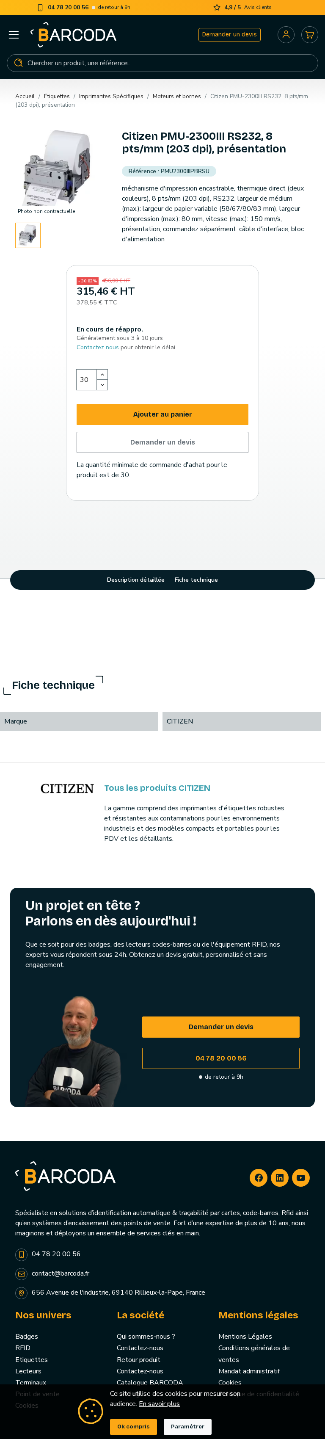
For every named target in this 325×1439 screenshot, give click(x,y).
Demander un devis (229, 34)
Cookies (230, 1382)
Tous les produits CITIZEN (157, 788)
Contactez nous (98, 347)
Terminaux (30, 1382)
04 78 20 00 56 (221, 1058)
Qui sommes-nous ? (146, 1336)
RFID (22, 1348)
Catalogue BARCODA (150, 1382)
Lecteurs (28, 1371)
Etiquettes (31, 1359)
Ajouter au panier (162, 414)
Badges (26, 1336)
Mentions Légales (245, 1336)
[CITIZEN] (67, 788)
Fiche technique (196, 580)
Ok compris (133, 1426)
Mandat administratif (249, 1371)
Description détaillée (136, 580)
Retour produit (138, 1359)
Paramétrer (187, 1426)
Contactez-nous (140, 1348)
